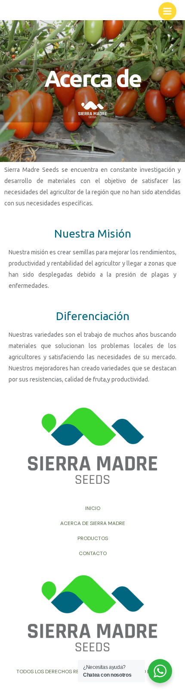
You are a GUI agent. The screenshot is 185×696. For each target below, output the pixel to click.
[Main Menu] (167, 11)
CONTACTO (93, 553)
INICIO (92, 508)
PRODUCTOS (92, 538)
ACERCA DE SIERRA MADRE (92, 523)
